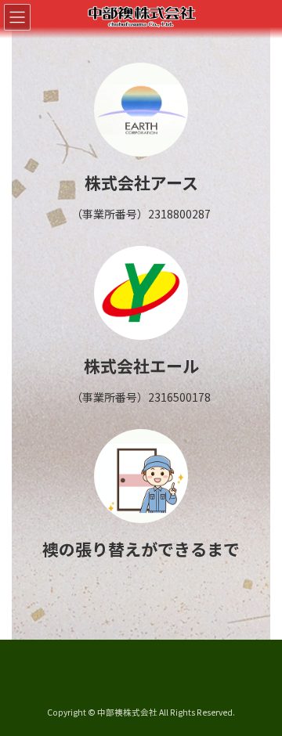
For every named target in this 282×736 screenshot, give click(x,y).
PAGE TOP (259, 699)
